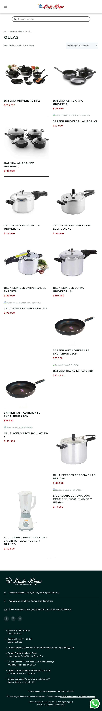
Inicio (6, 31)
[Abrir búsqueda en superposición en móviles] (51, 19)
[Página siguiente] (55, 557)
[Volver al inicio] (51, 6)
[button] (5, 6)
